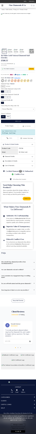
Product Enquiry (9, 126)
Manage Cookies (18, 425)
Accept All (18, 431)
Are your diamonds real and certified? (12, 270)
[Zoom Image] (18, 14)
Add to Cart (18, 121)
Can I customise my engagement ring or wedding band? (15, 277)
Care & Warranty (9, 166)
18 (18, 80)
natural (3, 86)
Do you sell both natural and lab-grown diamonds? (16, 284)
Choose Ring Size (10, 106)
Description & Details (11, 161)
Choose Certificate (6, 113)
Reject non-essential (18, 428)
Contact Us (27, 199)
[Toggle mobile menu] (2, 5)
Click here (31, 69)
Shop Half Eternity (18, 301)
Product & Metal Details (12, 144)
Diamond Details (10, 157)
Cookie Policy (22, 420)
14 (5, 80)
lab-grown (8, 86)
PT (31, 80)
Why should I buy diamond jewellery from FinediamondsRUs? (13, 263)
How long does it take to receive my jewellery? (15, 290)
